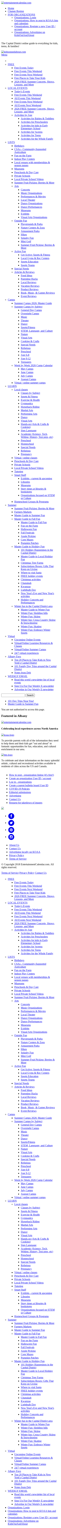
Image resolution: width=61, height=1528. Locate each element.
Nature (24, 334)
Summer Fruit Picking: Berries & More (34, 182)
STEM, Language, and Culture (37, 330)
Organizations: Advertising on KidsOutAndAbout (29, 34)
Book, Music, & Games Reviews (38, 292)
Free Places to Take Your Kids (29, 78)
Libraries (25, 482)
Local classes (21, 389)
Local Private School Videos (29, 179)
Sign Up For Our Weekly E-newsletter (34, 686)
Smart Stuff (20, 475)
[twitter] (11, 822)
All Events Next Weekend (27, 105)
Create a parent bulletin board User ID (28, 785)
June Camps (27, 372)
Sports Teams (28, 265)
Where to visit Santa (31, 572)
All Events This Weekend (27, 98)
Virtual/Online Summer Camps (30, 649)
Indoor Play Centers (24, 159)
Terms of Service (18, 858)
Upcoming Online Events (27, 639)
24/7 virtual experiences (26, 653)
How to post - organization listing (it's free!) (31, 775)
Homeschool (27, 443)
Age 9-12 (26, 358)
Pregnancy (26, 454)
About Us (14, 845)
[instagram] (11, 836)
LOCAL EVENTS (17, 88)
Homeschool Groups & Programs (31, 501)
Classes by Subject (30, 393)
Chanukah (26, 583)
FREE (11, 64)
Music (24, 317)
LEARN (12, 386)
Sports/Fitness (28, 327)
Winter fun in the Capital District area (33, 606)
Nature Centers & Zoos (33, 227)
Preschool (26, 351)
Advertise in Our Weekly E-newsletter (34, 689)
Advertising (15, 795)
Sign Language (28, 430)
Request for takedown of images (25, 802)
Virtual (11, 636)
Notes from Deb (22, 672)
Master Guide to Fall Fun (27, 519)
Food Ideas (26, 275)
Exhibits (25, 213)
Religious (26, 348)
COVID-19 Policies (19, 788)
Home (11, 8)
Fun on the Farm (22, 155)
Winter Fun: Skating (31, 626)
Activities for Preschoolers (34, 122)
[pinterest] (11, 829)
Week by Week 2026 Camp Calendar (33, 365)
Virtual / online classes (25, 457)
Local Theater (28, 200)
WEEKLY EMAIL (17, 676)
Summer (12, 505)
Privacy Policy (16, 855)
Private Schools (22, 175)
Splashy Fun (27, 238)
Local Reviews (28, 282)
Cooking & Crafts (30, 341)
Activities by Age (23, 115)
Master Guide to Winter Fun (35, 609)
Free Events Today (24, 67)
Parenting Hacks (29, 279)
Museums (19, 168)
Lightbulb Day (28, 590)
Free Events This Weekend (28, 71)
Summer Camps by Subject (28, 306)
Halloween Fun (29, 529)
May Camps (27, 368)
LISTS (11, 142)
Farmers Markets (23, 512)
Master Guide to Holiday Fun (29, 546)
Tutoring (18, 471)
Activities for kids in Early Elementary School (34, 127)
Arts (16, 186)
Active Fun (20, 251)
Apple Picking (28, 536)
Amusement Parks (30, 231)
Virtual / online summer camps (30, 382)
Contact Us (15, 799)
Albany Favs (14, 656)
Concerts (25, 189)
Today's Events (22, 91)
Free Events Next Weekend (28, 74)
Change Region (16, 11)
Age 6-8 (25, 355)
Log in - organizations (20, 782)
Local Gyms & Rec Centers (35, 258)
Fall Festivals (27, 532)
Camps (11, 299)
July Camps (27, 375)
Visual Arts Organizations (34, 217)
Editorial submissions (20, 792)
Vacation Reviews (30, 286)
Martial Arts (27, 410)
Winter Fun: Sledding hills (34, 613)
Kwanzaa (26, 586)
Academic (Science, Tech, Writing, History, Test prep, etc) (37, 435)
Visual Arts (26, 337)
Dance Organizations (31, 203)
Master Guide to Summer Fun (29, 515)
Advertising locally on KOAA (24, 852)
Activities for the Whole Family (37, 138)
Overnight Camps (30, 313)
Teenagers (26, 362)
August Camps (28, 379)
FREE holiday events (32, 576)
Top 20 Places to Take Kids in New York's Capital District (32, 661)
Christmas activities (31, 579)
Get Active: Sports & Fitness (35, 254)
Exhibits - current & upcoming (36, 478)
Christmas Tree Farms (32, 562)
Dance (24, 324)
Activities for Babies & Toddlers (37, 118)
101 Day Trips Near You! (21, 701)
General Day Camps (31, 310)
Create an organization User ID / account (30, 778)
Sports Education (29, 261)
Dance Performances (31, 207)
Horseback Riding (30, 406)
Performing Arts (29, 413)
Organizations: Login (25, 17)
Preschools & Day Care (26, 172)
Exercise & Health (30, 400)
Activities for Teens (31, 135)
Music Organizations (31, 193)
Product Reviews (29, 289)
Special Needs (21, 268)
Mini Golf (26, 241)
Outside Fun (20, 220)
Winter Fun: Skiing (30, 616)
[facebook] (11, 815)
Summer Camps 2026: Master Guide (33, 303)
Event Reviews (28, 296)
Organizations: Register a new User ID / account (33, 1517)
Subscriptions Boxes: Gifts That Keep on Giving (37, 568)
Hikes (24, 234)
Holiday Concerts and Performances (32, 601)
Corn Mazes (27, 539)
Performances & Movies (33, 196)
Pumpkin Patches (30, 543)
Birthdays (19, 145)
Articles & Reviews (24, 272)
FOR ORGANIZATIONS (21, 14)
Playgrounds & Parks (32, 224)
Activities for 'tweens (31, 132)
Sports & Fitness (29, 396)
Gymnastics (27, 403)
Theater (25, 320)
